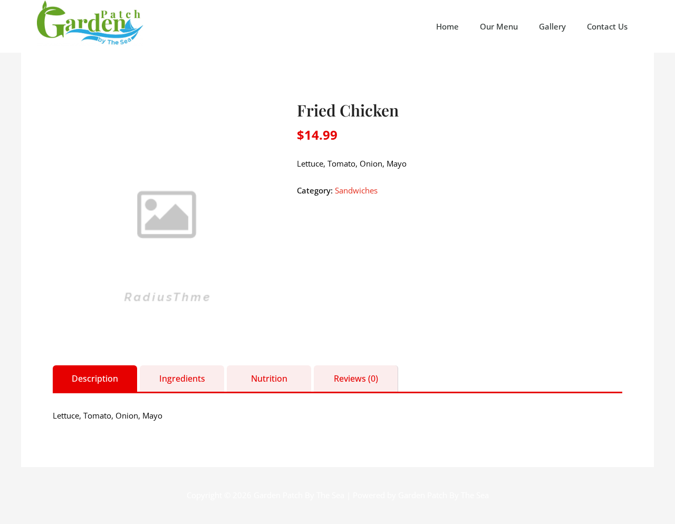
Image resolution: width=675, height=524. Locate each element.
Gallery (552, 26)
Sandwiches (356, 190)
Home (447, 26)
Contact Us (607, 26)
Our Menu (499, 26)
